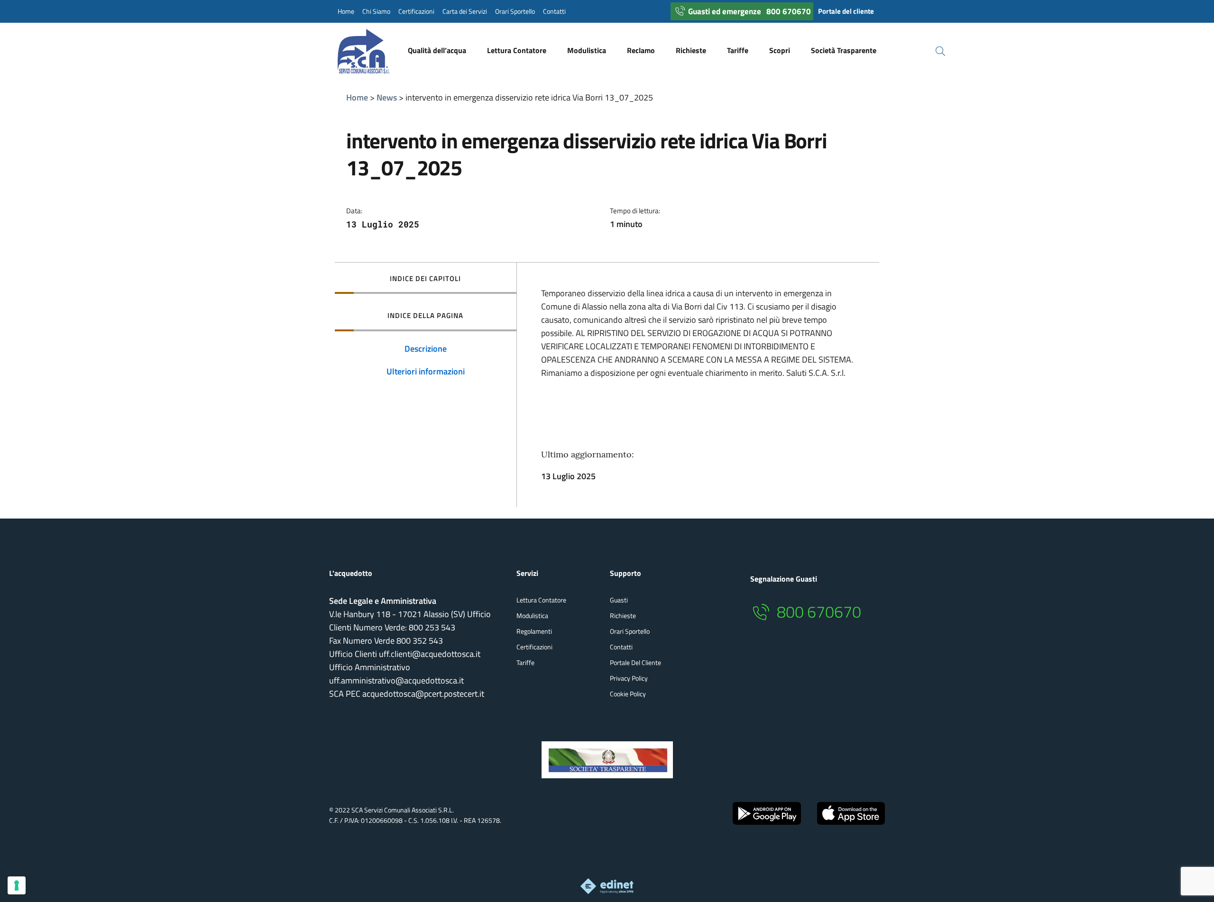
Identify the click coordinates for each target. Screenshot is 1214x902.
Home (346, 11)
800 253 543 (432, 627)
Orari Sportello (515, 11)
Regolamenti (534, 631)
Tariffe (525, 662)
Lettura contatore (541, 600)
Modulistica (532, 615)
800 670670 (788, 11)
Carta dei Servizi (464, 11)
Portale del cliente (846, 11)
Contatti (554, 11)
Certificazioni (416, 11)
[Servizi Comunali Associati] (373, 51)
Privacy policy (629, 678)
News (387, 97)
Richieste (623, 615)
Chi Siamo (376, 11)
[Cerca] (934, 51)
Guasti (619, 600)
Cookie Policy (628, 694)
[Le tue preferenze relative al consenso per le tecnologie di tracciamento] (17, 885)
